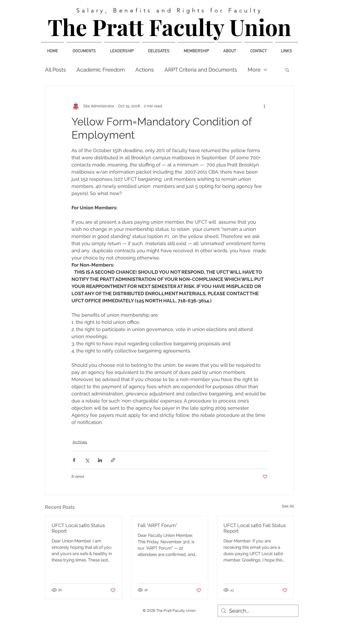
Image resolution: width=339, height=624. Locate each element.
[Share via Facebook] (74, 460)
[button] (287, 70)
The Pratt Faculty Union (169, 27)
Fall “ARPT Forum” (157, 525)
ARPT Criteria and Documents (200, 70)
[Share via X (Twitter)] (87, 460)
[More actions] (264, 106)
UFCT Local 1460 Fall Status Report (255, 528)
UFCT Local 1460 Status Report (78, 528)
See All (288, 506)
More (254, 70)
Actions (144, 70)
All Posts (55, 70)
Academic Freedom (101, 70)
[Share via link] (112, 460)
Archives (80, 442)
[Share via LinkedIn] (99, 460)
